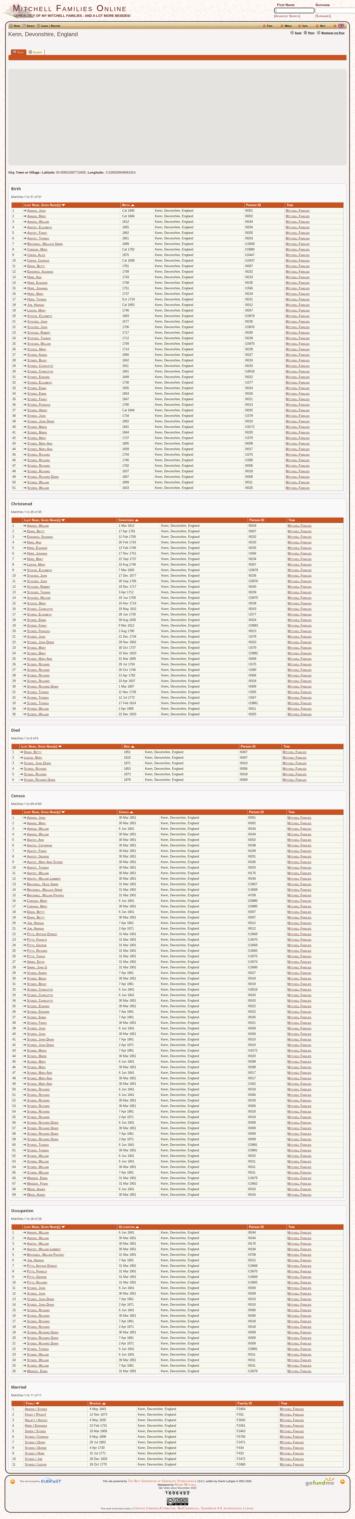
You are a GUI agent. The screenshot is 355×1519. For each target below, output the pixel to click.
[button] (177, 114)
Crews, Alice (36, 255)
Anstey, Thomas (38, 238)
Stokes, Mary (36, 438)
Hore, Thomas (36, 299)
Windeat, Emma (37, 1178)
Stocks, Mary (36, 349)
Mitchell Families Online (70, 8)
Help (322, 25)
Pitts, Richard (37, 950)
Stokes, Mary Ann (39, 443)
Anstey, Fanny (37, 233)
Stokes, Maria (37, 427)
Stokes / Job (33, 1459)
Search (31, 25)
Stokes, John (36, 416)
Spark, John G (37, 967)
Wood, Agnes (36, 1189)
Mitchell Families (298, 210)
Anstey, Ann (35, 840)
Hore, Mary (35, 294)
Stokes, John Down (40, 421)
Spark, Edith (36, 962)
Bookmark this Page (332, 32)
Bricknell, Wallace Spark (45, 244)
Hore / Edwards (36, 1425)
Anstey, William (38, 873)
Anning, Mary (36, 216)
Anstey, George (38, 856)
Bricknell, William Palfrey (45, 895)
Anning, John (36, 210)
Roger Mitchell (185, 1484)
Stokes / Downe (36, 1448)
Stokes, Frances (38, 404)
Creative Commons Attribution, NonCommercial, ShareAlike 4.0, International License (193, 1508)
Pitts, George (37, 945)
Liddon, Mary (36, 310)
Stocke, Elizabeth (39, 316)
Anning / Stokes (36, 1409)
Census (124, 812)
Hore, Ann (34, 277)
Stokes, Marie (37, 432)
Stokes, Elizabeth (39, 382)
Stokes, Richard (38, 454)
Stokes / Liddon (36, 1464)
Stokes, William (38, 482)
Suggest (37, 52)
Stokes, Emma (36, 388)
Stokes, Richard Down (43, 477)
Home (17, 25)
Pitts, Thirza (36, 956)
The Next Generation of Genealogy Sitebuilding (161, 1481)
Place (20, 52)
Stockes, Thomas (39, 338)
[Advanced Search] (287, 16)
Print (311, 32)
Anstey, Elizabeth (39, 227)
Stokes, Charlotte (40, 366)
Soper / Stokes (35, 1431)
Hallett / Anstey (36, 1420)
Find (269, 25)
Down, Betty (36, 266)
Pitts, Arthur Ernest (42, 934)
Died (127, 746)
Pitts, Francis (37, 939)
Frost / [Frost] (35, 1414)
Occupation (127, 1227)
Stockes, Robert (38, 332)
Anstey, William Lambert (44, 878)
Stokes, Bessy (37, 360)
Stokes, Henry (37, 410)
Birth (126, 205)
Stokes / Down (35, 1442)
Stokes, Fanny (37, 399)
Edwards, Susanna (40, 271)
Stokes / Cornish (37, 1436)
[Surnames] (323, 16)
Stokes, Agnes (37, 355)
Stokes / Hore (34, 1453)
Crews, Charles (38, 260)
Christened (127, 520)
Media (288, 25)
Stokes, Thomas (38, 692)
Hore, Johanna (37, 288)
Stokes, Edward (38, 377)
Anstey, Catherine (39, 845)
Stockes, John (37, 321)
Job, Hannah (35, 305)
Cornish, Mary (37, 249)
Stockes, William (39, 343)
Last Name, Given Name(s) (43, 205)
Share (298, 32)
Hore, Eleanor (37, 282)
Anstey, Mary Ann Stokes (45, 862)
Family (31, 1403)
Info (304, 25)
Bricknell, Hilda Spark (42, 884)
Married (96, 1403)
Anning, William (38, 221)
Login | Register (50, 25)
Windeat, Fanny (37, 1183)
